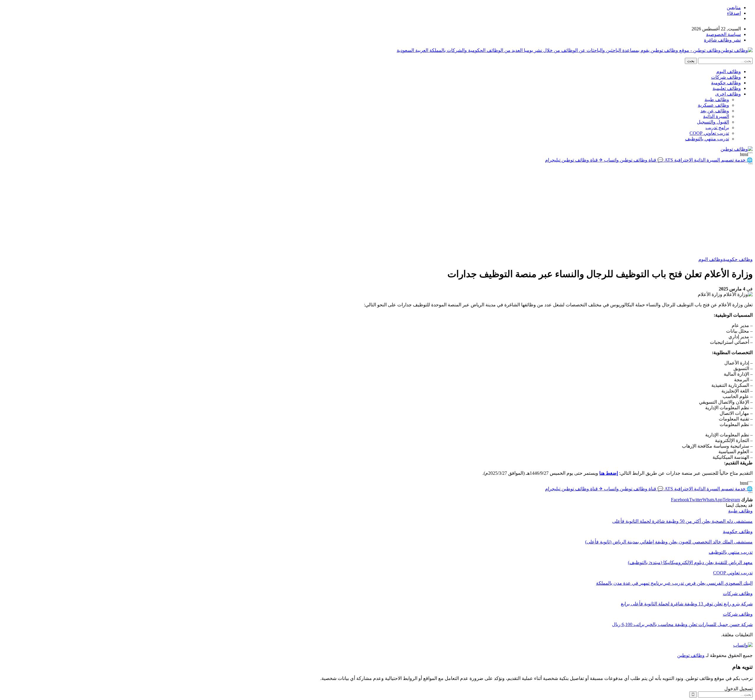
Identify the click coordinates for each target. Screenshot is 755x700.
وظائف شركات (726, 77)
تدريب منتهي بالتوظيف (707, 138)
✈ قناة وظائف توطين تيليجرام (574, 159)
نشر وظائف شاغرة (722, 39)
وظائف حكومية (726, 82)
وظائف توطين (691, 655)
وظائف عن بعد (714, 110)
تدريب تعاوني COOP (709, 133)
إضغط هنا (608, 473)
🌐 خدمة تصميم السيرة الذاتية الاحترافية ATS (708, 159)
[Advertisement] (377, 212)
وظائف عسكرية (713, 105)
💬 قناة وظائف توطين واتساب (633, 159)
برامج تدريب (717, 127)
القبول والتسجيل (713, 121)
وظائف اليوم (728, 71)
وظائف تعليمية (727, 88)
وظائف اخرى (728, 93)
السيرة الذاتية (716, 116)
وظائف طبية (717, 99)
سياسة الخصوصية (723, 34)
